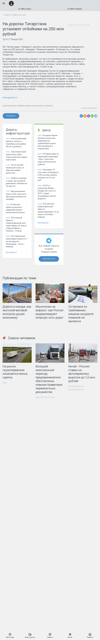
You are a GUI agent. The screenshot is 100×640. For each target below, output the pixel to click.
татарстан (49, 105)
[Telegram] (95, 116)
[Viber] (88, 116)
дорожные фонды (9, 105)
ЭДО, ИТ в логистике (45, 397)
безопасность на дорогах (35, 105)
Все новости (11, 252)
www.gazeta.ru (10, 97)
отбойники (20, 105)
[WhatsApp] (92, 116)
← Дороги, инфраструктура (14, 15)
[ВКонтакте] (81, 116)
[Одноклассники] (84, 116)
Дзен (5, 382)
